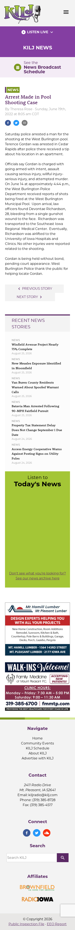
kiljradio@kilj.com (43, 795)
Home (37, 738)
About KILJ (38, 753)
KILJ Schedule (37, 748)
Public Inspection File (26, 924)
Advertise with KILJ (38, 758)
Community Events (37, 743)
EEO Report (57, 924)
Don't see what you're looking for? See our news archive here (37, 575)
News (13, 90)
